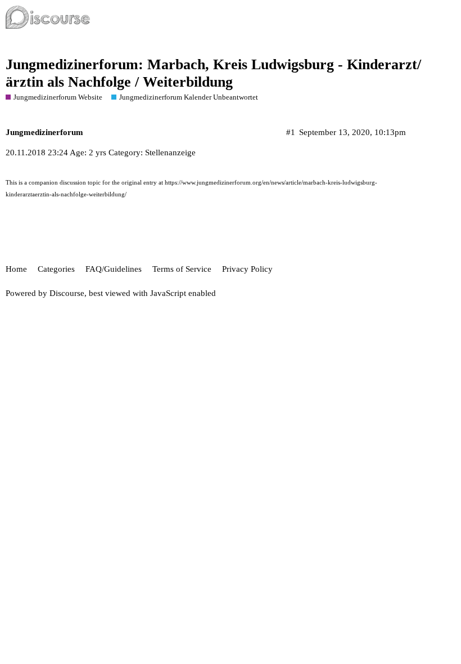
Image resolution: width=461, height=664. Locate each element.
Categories (56, 268)
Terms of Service (181, 268)
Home (16, 268)
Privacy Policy (247, 268)
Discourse (66, 293)
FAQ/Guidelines (113, 268)
